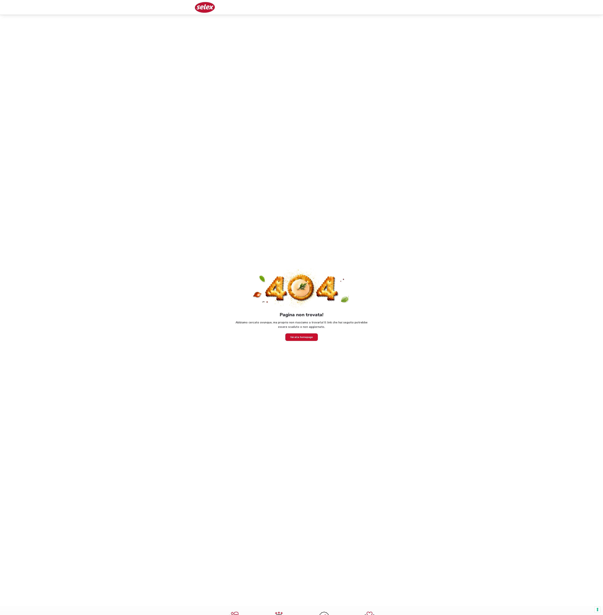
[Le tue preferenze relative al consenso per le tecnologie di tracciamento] (597, 609)
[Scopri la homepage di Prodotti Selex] (205, 7)
